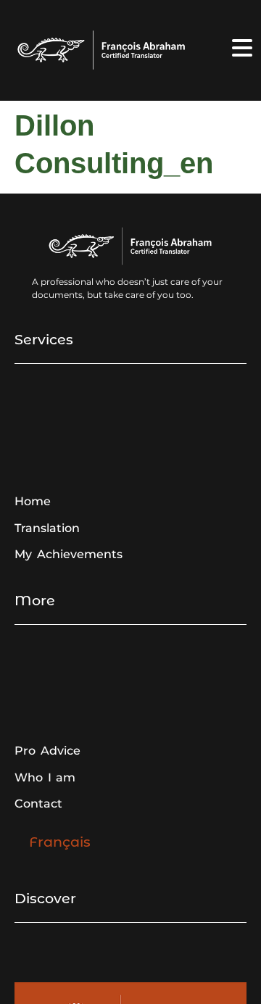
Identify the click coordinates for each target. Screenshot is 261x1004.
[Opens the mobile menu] (242, 47)
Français (60, 841)
